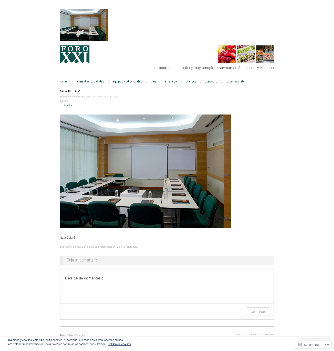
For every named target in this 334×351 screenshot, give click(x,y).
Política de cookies (119, 344)
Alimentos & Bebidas (90, 81)
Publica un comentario (72, 246)
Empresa (171, 81)
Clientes (190, 81)
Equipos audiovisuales (127, 81)
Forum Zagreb (235, 81)
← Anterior (66, 105)
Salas (64, 81)
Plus (154, 81)
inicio (239, 334)
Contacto (211, 81)
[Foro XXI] (167, 62)
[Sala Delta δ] (145, 171)
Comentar (258, 312)
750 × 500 (102, 96)
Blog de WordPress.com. (74, 335)
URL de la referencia (125, 246)
